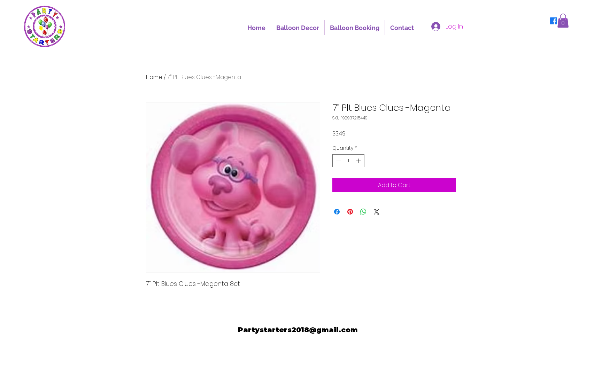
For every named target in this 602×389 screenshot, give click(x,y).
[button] (563, 21)
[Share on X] (376, 212)
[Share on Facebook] (337, 212)
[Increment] (359, 161)
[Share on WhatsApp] (363, 212)
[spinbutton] (348, 161)
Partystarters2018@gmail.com (298, 330)
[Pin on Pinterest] (350, 212)
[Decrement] (337, 161)
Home (154, 77)
